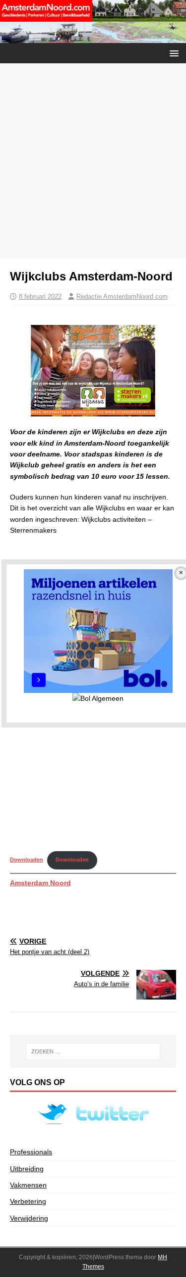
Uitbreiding (27, 1169)
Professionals (31, 1152)
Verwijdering (29, 1218)
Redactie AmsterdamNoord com (122, 296)
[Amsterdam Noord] (93, 37)
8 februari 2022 (40, 296)
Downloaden (26, 860)
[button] (172, 53)
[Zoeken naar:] (93, 1051)
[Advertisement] (93, 161)
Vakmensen (28, 1185)
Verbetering (28, 1201)
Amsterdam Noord (40, 883)
